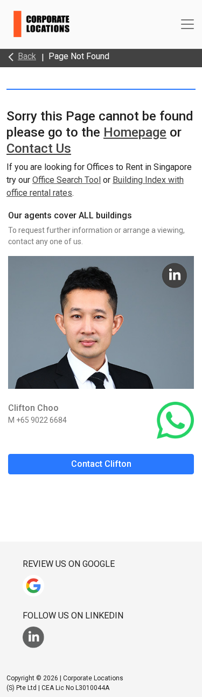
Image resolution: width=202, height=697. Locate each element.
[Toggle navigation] (187, 24)
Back (27, 56)
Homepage (134, 132)
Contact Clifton (101, 464)
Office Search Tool (66, 180)
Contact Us (38, 148)
